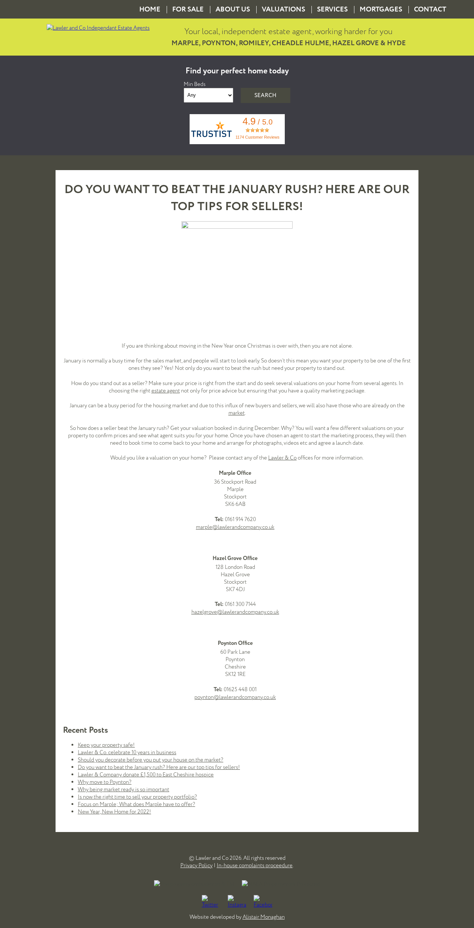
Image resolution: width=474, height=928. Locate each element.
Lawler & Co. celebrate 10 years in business (127, 752)
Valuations (283, 9)
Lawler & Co (282, 457)
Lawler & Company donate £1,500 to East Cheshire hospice (146, 774)
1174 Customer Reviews (258, 137)
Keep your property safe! (106, 745)
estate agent (165, 390)
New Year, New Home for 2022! (114, 811)
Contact (430, 9)
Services (332, 9)
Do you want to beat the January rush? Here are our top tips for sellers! (159, 767)
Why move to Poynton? (104, 782)
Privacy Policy (196, 865)
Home (149, 9)
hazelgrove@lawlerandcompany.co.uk (235, 612)
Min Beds (195, 84)
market (236, 413)
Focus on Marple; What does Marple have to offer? (136, 804)
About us (233, 9)
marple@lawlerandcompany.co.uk (235, 527)
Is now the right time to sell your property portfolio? (137, 797)
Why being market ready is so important (123, 789)
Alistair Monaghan (264, 917)
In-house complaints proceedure (255, 865)
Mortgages (381, 9)
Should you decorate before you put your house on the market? (150, 759)
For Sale (188, 9)
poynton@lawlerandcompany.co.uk (235, 697)
